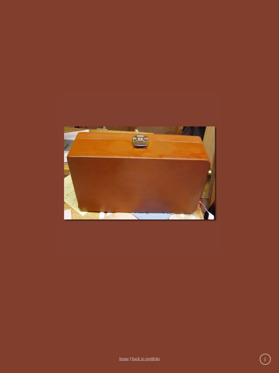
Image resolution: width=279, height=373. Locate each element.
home (124, 358)
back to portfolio (146, 358)
